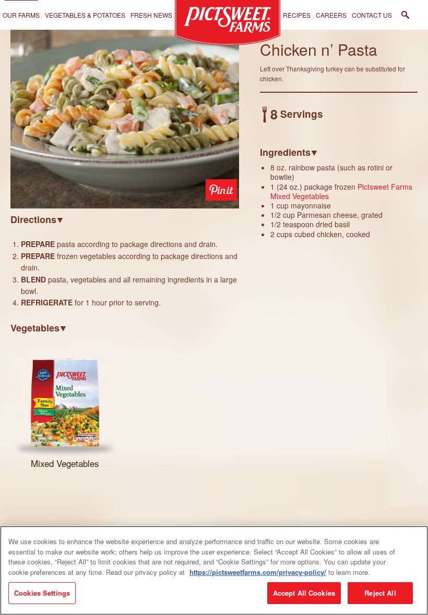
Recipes (297, 14)
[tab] (124, 219)
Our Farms (21, 14)
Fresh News (151, 14)
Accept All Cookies (304, 593)
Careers (331, 14)
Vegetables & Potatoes (85, 14)
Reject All (380, 593)
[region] (214, 570)
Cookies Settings (42, 593)
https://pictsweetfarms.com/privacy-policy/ (257, 572)
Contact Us (372, 14)
